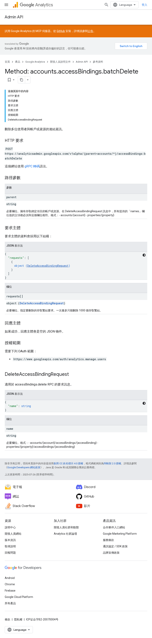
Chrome (10, 584)
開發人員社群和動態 (66, 527)
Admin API (14, 17)
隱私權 (18, 619)
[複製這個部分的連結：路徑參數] (24, 178)
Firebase (10, 590)
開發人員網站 (13, 533)
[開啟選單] (6, 4)
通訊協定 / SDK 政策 (115, 546)
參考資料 (98, 61)
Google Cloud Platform (19, 596)
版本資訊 (10, 540)
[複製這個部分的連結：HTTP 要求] (27, 141)
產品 (17, 61)
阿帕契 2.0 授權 (112, 463)
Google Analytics (35, 61)
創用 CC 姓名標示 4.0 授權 (68, 463)
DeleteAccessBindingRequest (47, 266)
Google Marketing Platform (120, 533)
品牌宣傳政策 (111, 552)
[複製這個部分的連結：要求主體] (24, 228)
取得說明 (10, 546)
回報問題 (10, 552)
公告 (90, 31)
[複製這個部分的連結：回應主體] (24, 323)
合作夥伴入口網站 (114, 527)
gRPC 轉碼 (32, 166)
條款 (7, 619)
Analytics (44, 5)
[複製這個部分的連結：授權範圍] (24, 343)
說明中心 (10, 527)
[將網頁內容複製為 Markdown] (21, 79)
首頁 (7, 61)
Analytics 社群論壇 (65, 533)
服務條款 (108, 540)
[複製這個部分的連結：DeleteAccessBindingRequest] (73, 374)
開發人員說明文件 (60, 61)
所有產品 (10, 603)
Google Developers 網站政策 (23, 467)
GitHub (61, 31)
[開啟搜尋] (106, 4)
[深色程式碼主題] (144, 255)
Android (10, 578)
